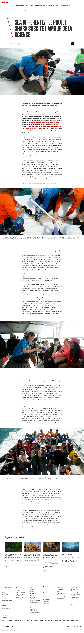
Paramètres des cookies (27, 623)
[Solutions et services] (58, 5)
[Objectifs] (33, 5)
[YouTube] (80, 626)
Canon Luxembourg (7, 626)
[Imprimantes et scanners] (47, 5)
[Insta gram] (71, 626)
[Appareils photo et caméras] (27, 5)
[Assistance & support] (70, 5)
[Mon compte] (81, 2)
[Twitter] (77, 626)
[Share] (72, 43)
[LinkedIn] (74, 626)
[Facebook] (68, 626)
